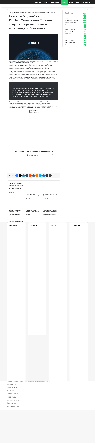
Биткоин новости (69, 13)
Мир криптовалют (69, 40)
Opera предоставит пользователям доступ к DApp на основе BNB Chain (33, 196)
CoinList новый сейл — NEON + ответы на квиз (75, 328)
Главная (11, 12)
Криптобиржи (38, 2)
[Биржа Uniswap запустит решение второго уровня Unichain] (16, 187)
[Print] (50, 175)
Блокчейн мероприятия (70, 35)
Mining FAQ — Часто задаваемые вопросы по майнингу (56, 342)
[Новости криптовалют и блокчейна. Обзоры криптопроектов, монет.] (9, 2)
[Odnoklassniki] (36, 175)
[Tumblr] (26, 175)
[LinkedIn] (23, 175)
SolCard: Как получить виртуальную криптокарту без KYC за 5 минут (77, 236)
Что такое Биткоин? (55, 368)
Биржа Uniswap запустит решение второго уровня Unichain (15, 190)
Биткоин (46, 2)
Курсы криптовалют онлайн (13, 406)
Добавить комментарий (16, 221)
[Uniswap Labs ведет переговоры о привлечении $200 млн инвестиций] (33, 208)
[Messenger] (43, 175)
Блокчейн (64, 2)
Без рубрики (68, 44)
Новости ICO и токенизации (71, 18)
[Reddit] (30, 175)
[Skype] (40, 175)
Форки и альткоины (69, 15)
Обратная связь (10, 404)
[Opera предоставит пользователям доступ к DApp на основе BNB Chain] (33, 193)
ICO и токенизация (54, 2)
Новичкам (67, 38)
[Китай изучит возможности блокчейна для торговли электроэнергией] (50, 193)
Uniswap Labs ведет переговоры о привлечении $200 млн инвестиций (32, 212)
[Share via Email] (46, 175)
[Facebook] (16, 175)
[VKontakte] (33, 175)
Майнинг (71, 2)
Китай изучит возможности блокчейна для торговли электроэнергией (50, 196)
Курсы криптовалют (86, 2)
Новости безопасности (70, 22)
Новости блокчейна (17, 12)
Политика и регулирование (71, 20)
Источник (11, 109)
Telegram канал (10, 383)
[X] (20, 175)
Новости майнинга (69, 31)
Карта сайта (9, 407)
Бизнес (77, 2)
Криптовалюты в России (71, 27)
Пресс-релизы (68, 33)
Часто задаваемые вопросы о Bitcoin (56, 355)
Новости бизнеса (69, 24)
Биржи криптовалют (70, 42)
